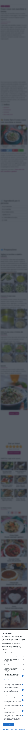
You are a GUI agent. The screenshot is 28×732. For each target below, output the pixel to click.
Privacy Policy (22, 729)
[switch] (23, 659)
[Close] (25, 632)
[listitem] (14, 656)
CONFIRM (8, 724)
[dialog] (14, 681)
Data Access (14, 729)
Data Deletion (6, 729)
